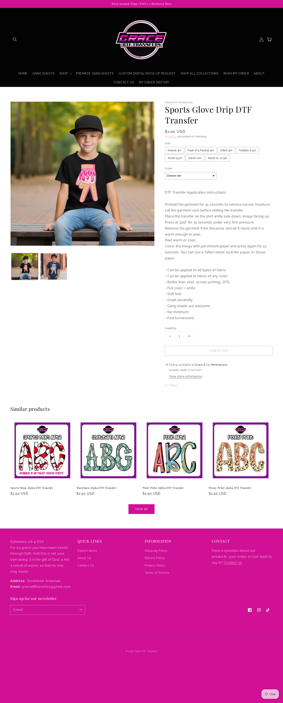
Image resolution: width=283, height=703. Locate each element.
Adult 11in (195, 158)
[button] (14, 39)
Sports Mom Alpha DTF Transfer (31, 487)
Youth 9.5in (175, 158)
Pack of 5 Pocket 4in (200, 150)
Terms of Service (157, 572)
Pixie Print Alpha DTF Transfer (163, 487)
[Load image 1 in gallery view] (24, 266)
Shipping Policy (156, 550)
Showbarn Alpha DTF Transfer (96, 487)
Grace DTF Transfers (146, 651)
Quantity (170, 328)
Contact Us (85, 565)
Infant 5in (226, 150)
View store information (185, 376)
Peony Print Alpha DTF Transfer (230, 487)
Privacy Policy (155, 565)
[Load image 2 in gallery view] (53, 266)
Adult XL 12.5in (217, 158)
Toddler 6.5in (247, 150)
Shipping (170, 136)
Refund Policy (155, 558)
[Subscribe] (80, 609)
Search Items (87, 550)
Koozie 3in (174, 150)
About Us (84, 558)
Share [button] (174, 385)
